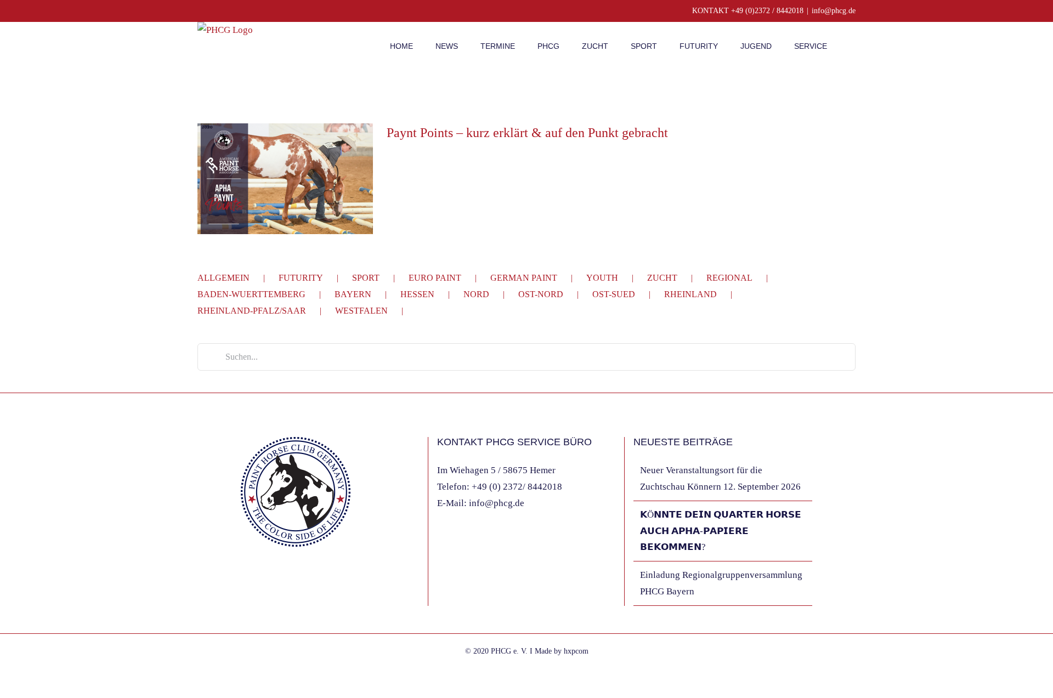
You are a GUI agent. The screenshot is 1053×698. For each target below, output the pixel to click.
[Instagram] (259, 582)
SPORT (366, 277)
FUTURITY (301, 277)
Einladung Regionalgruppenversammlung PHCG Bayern (721, 583)
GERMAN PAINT (523, 277)
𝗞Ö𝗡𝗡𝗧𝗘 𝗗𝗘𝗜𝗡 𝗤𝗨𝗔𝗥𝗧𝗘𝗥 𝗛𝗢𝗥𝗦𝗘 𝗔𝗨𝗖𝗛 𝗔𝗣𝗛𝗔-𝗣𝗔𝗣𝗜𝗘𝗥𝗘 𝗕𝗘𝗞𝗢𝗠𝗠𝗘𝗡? (720, 531)
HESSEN (417, 294)
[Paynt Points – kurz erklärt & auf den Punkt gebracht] (285, 178)
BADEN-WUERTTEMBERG (251, 294)
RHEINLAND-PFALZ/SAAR (251, 310)
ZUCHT (662, 277)
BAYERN (353, 294)
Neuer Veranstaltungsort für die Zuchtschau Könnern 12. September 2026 (720, 478)
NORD (476, 294)
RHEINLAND (690, 294)
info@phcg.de (834, 11)
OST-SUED (613, 294)
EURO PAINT (435, 277)
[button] (853, 45)
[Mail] (273, 582)
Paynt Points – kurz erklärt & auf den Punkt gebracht (527, 133)
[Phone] (288, 582)
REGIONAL (729, 277)
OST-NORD (540, 294)
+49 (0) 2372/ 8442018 (517, 486)
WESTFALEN (361, 310)
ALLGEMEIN (223, 277)
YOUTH (602, 277)
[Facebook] (244, 582)
